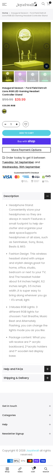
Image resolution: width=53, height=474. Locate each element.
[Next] (47, 46)
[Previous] (6, 46)
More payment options (26, 150)
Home (5, 13)
